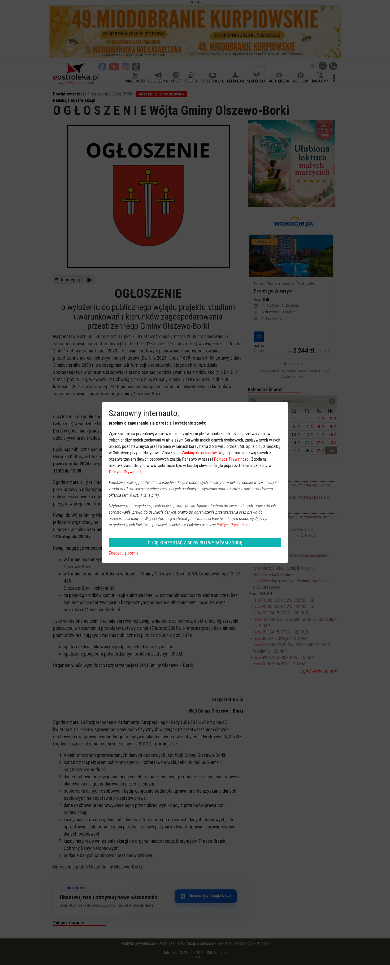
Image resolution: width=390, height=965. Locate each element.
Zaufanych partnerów (199, 452)
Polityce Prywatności (231, 459)
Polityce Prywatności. (234, 524)
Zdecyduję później (124, 553)
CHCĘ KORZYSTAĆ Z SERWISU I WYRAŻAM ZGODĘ (195, 542)
